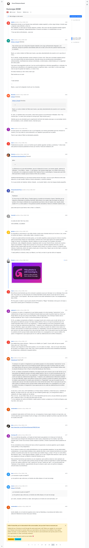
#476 (66, 425)
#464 (66, 128)
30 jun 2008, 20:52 (23, 290)
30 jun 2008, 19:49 (25, 215)
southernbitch (14, 408)
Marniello (13, 94)
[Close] (65, 525)
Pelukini (13, 260)
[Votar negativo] (63, 36)
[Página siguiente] (60, 545)
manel (12, 486)
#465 (66, 142)
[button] (2, 546)
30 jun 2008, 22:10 (27, 408)
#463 (66, 94)
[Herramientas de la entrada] (66, 36)
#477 (66, 435)
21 (41, 544)
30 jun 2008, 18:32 (24, 22)
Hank (12, 39)
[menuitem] (87, 2)
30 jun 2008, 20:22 (24, 260)
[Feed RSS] (31, 12)
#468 (66, 215)
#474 (66, 357)
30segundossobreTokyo (16, 189)
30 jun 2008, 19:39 (25, 154)
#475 (66, 408)
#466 (66, 154)
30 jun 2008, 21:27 (23, 341)
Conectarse (18, 539)
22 (45, 544)
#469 (66, 231)
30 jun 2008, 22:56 (23, 473)
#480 (66, 506)
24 (53, 544)
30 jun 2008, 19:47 (31, 189)
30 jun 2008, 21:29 (22, 357)
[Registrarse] (87, 4)
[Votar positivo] (58, 36)
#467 (66, 189)
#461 (66, 22)
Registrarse (11, 539)
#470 (66, 260)
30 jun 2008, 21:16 (25, 310)
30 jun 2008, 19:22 (23, 142)
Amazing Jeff (14, 435)
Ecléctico (13, 154)
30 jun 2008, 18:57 (25, 94)
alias (12, 425)
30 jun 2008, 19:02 (23, 128)
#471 (66, 290)
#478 (66, 473)
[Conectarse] (87, 2)
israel (12, 142)
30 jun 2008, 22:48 (26, 435)
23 (49, 544)
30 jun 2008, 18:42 (23, 39)
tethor (12, 128)
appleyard (13, 310)
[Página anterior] (29, 545)
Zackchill (13, 215)
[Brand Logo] (9, 3)
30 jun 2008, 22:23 (23, 425)
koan (12, 473)
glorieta (13, 231)
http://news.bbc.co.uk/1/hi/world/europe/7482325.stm (25, 427)
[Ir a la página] (38, 545)
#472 (66, 310)
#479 (66, 486)
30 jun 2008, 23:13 (23, 486)
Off (7, 12)
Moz (12, 357)
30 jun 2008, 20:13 (24, 231)
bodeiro (13, 22)
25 (56, 544)
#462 (66, 39)
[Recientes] (2, 2)
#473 (66, 341)
